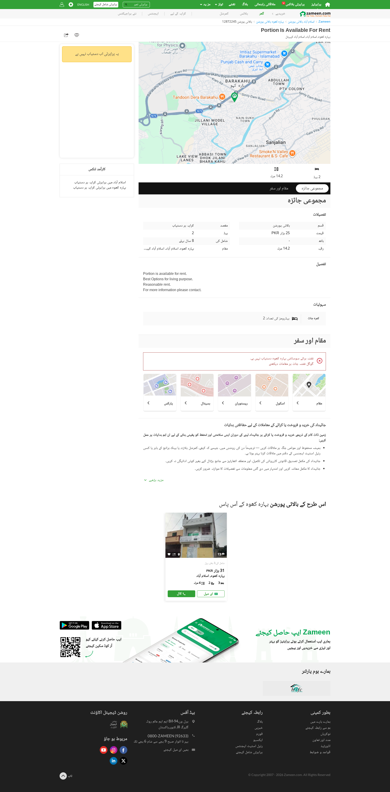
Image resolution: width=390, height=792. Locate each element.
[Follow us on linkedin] (112, 765)
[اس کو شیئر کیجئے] (174, 554)
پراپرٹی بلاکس (294, 4)
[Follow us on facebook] (122, 754)
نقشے (232, 4)
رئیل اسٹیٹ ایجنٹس (249, 746)
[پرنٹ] (76, 35)
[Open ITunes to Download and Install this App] (105, 629)
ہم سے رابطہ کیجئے (317, 728)
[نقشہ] (179, 554)
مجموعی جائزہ (312, 188)
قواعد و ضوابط (320, 752)
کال (179, 594)
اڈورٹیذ (325, 746)
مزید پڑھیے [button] (156, 480)
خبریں (259, 728)
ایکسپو (258, 740)
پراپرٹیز (316, 4)
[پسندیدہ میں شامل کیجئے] (169, 554)
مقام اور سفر (279, 188)
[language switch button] (83, 4)
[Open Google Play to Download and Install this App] (74, 629)
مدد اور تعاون (321, 740)
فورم (259, 734)
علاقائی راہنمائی (265, 4)
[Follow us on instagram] (112, 754)
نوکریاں (325, 734)
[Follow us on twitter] (122, 765)
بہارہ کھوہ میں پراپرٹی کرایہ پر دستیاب (99, 187)
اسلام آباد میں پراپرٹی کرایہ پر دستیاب (100, 182)
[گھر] (327, 4)
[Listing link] (196, 557)
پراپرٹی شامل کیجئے (249, 752)
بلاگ (245, 4)
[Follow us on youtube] (102, 754)
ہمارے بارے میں (320, 722)
